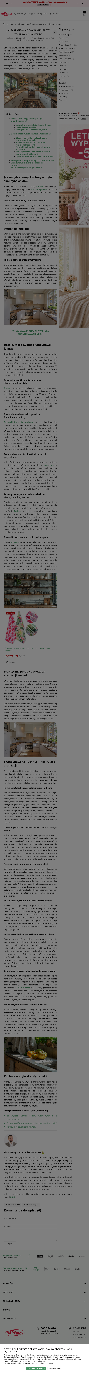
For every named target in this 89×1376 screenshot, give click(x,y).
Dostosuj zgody (55, 1368)
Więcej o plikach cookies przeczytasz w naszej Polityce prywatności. (30, 1363)
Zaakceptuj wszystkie (36, 1368)
